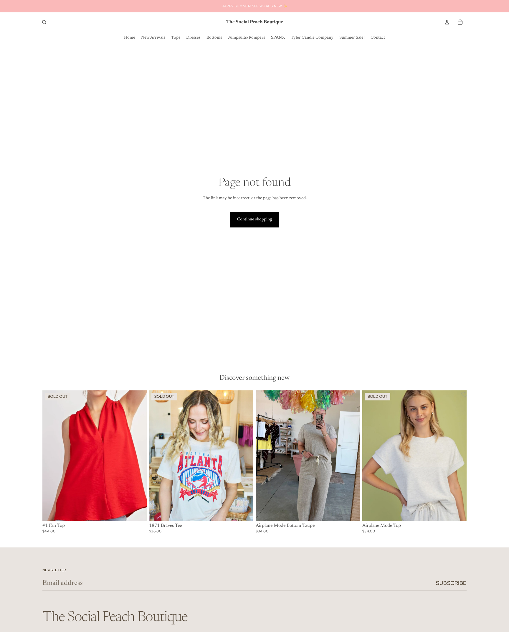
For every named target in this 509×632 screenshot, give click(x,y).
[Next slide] (138, 455)
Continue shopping (254, 219)
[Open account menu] (447, 22)
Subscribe (451, 583)
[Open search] (44, 22)
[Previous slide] (51, 455)
